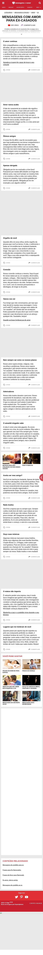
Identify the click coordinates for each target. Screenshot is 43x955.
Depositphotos (19, 904)
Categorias (8, 12)
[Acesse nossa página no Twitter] (16, 897)
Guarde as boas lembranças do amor (16, 320)
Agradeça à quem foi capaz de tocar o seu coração (18, 63)
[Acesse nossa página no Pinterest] (21, 897)
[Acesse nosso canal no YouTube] (26, 897)
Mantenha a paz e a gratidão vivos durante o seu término (21, 614)
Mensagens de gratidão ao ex (12, 885)
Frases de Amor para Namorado (13, 875)
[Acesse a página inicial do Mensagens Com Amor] (21, 3)
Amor (33, 12)
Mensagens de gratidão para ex (13, 865)
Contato (33, 903)
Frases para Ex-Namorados (12, 870)
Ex (38, 12)
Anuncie (39, 903)
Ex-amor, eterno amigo (10, 880)
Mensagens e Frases (22, 12)
